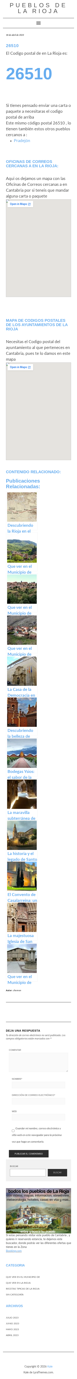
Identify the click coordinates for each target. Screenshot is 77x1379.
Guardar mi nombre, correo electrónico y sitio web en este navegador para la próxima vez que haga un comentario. (37, 1135)
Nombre (17, 1079)
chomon (17, 990)
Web (14, 1111)
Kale (50, 1366)
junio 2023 (12, 1323)
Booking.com (14, 1251)
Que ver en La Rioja (18, 1283)
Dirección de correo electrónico (33, 1095)
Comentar (15, 1050)
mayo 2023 (12, 1329)
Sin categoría (14, 1294)
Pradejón (22, 141)
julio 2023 (12, 1317)
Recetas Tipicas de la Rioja (22, 1289)
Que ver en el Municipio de (23, 1277)
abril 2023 (12, 1335)
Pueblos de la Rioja (38, 8)
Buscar (14, 1166)
